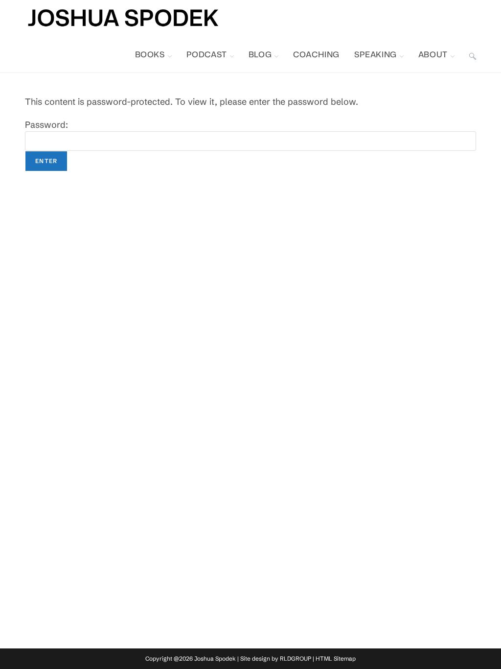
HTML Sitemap (336, 658)
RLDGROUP (295, 658)
